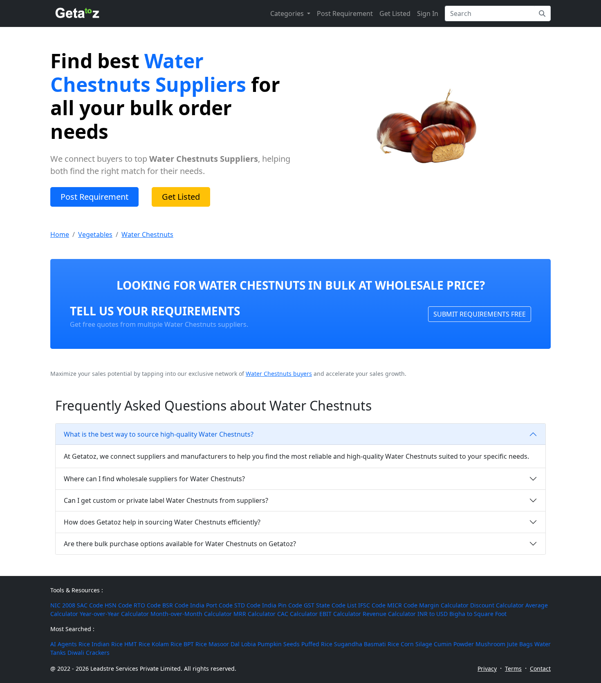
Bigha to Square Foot (478, 614)
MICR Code (402, 605)
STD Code (247, 605)
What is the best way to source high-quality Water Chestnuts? (158, 434)
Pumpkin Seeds (279, 644)
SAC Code (90, 605)
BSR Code (175, 605)
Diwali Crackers (88, 652)
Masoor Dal (224, 644)
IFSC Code (372, 605)
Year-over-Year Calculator (114, 614)
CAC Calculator (297, 614)
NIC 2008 (62, 605)
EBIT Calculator (340, 614)
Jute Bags (520, 644)
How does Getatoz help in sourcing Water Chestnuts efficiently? (162, 522)
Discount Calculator (497, 605)
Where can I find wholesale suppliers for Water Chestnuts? (154, 478)
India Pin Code (282, 605)
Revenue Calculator (389, 614)
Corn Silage (416, 644)
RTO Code (147, 605)
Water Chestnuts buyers (279, 373)
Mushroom (490, 644)
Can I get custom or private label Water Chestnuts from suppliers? (166, 500)
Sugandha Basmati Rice (366, 644)
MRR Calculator (254, 614)
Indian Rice (107, 644)
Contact (540, 668)
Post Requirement (345, 13)
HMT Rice (137, 644)
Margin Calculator (444, 605)
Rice (84, 644)
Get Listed (394, 13)
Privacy (487, 668)
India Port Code (211, 605)
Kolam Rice (167, 644)
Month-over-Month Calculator (191, 614)
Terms (513, 668)
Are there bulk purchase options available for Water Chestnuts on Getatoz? (180, 543)
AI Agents (63, 644)
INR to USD (432, 614)
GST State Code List (330, 605)
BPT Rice (195, 644)
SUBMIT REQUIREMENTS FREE (479, 314)
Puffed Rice (316, 644)
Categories (287, 13)
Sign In (427, 13)
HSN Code (118, 605)
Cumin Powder (454, 644)
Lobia (248, 644)
